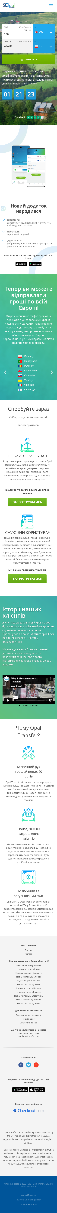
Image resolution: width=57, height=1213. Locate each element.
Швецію (29, 365)
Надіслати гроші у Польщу (28, 988)
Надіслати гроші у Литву (28, 984)
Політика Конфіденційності (28, 1199)
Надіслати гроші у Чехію (28, 1003)
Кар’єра (28, 954)
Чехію (27, 360)
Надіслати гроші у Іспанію (28, 965)
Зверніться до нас (28, 1022)
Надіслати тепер (28, 59)
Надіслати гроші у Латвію (28, 980)
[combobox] (45, 31)
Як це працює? (28, 1019)
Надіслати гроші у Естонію (28, 976)
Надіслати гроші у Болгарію (29, 973)
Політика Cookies (29, 1204)
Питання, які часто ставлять (28, 1015)
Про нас (28, 950)
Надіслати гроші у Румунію (28, 992)
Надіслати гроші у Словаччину (28, 996)
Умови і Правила (28, 1195)
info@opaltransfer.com (28, 1036)
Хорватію (29, 356)
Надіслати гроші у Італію (28, 969)
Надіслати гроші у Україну (28, 999)
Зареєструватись (27, 502)
